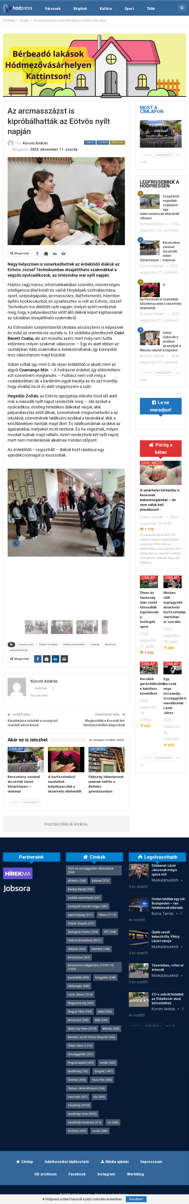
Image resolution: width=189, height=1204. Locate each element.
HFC (110, 932)
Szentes (77, 1079)
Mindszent (78, 1020)
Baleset (100, 880)
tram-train (78, 1096)
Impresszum (151, 1162)
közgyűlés (105, 977)
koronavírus (79, 957)
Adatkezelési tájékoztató (67, 1162)
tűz (99, 1096)
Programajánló (81, 1062)
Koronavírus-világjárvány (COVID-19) (91, 967)
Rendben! (136, 1199)
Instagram (106, 1174)
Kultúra (106, 8)
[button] (36, 627)
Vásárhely (110, 644)
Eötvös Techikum (48, 644)
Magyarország (81, 1003)
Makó (105, 1011)
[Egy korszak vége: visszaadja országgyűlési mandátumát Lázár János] (172, 668)
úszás (100, 1131)
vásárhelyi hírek (18, 650)
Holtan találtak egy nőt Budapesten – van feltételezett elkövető (168, 903)
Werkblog (135, 1174)
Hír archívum (46, 1174)
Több (151, 8)
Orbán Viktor (80, 1045)
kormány (101, 949)
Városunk (53, 8)
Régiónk (80, 8)
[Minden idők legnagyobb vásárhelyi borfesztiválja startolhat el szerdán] (172, 582)
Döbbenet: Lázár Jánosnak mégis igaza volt (164, 870)
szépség (94, 644)
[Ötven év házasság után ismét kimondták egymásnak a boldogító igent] (149, 582)
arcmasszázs (26, 644)
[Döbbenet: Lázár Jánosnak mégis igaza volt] (139, 870)
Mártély (111, 1028)
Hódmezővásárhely (74, 644)
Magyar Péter (80, 1011)
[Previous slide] (16, 543)
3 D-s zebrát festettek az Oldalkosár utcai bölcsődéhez (167, 999)
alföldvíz (77, 880)
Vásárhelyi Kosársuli (84, 1122)
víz (112, 1122)
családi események (84, 897)
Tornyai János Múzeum (86, 1088)
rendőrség (78, 1071)
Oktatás (103, 142)
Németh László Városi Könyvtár (91, 1037)
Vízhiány (77, 1131)
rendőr (107, 1062)
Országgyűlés (80, 1054)
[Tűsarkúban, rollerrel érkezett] (139, 970)
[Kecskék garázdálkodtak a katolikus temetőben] (149, 668)
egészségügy (80, 914)
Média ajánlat (117, 1162)
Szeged (103, 1071)
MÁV (101, 1020)
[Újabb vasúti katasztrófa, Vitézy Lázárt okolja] (139, 937)
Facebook (77, 1174)
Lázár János (80, 994)
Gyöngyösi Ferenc (83, 932)
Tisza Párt (102, 1079)
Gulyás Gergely (81, 923)
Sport (129, 8)
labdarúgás (78, 986)
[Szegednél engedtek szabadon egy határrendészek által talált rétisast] (150, 201)
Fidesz (107, 914)
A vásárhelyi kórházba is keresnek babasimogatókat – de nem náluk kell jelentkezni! (160, 500)
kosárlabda (78, 977)
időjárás (77, 949)
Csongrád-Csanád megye (88, 906)
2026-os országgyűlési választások (90, 870)
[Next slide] (116, 543)
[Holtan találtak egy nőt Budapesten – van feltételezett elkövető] (139, 904)
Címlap (90, 142)
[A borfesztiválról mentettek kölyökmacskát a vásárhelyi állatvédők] (66, 759)
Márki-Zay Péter (82, 1028)
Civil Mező (152, 463)
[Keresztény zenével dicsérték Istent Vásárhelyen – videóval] (26, 759)
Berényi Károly (80, 889)
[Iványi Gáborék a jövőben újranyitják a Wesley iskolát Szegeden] (150, 338)
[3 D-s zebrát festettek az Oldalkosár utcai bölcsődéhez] (139, 999)
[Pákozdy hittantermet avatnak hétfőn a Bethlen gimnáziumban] (107, 759)
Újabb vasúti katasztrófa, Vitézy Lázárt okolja (166, 936)
